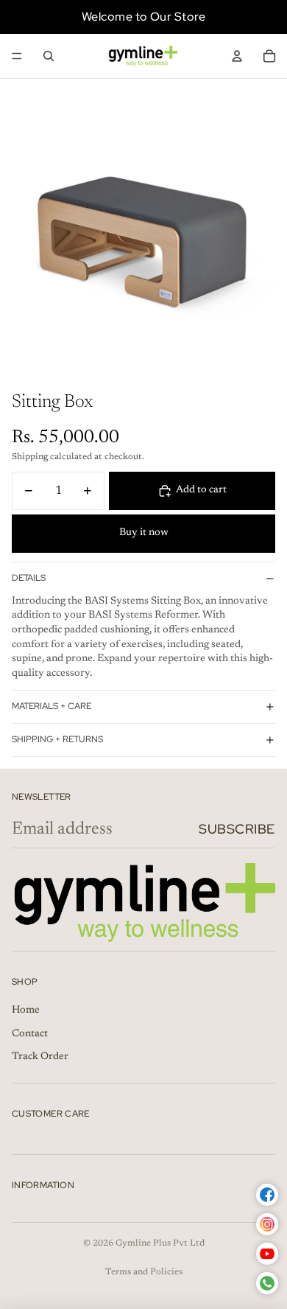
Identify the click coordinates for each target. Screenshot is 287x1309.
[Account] (237, 56)
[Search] (48, 56)
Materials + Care (51, 706)
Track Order (40, 1057)
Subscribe (237, 828)
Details (29, 578)
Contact (30, 1034)
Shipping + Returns (57, 739)
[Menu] (17, 56)
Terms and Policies (144, 1272)
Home (26, 1010)
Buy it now (144, 533)
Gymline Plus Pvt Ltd (160, 1243)
